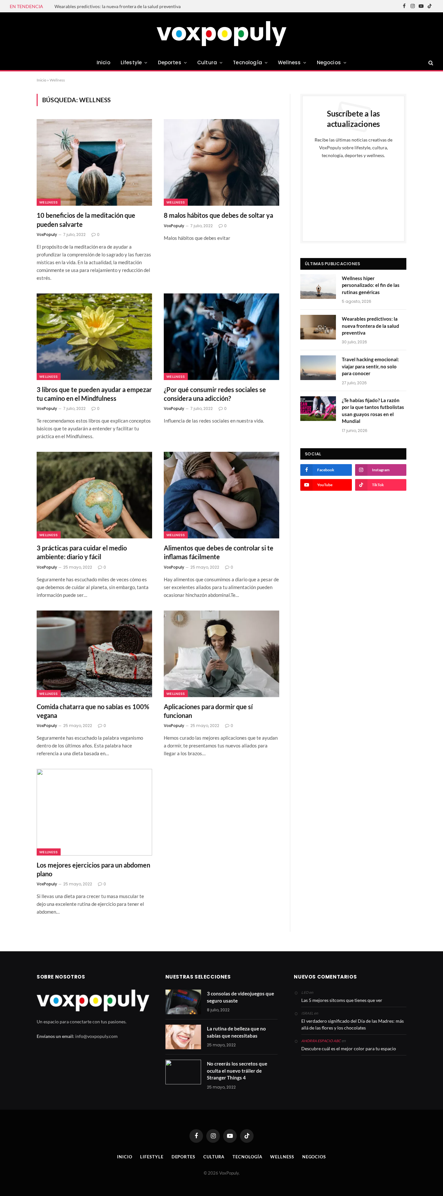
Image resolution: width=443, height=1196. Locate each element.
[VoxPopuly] (221, 33)
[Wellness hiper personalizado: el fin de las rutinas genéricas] (318, 286)
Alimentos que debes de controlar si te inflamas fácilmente (218, 552)
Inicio (103, 62)
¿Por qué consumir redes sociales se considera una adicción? (215, 394)
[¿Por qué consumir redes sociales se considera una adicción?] (221, 336)
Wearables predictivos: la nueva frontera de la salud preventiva (117, 6)
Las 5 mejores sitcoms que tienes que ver (341, 1000)
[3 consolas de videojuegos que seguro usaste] (183, 1002)
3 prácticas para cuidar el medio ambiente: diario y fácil (82, 552)
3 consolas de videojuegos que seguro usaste (240, 997)
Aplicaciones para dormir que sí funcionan (208, 711)
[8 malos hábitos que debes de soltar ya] (221, 162)
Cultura (207, 62)
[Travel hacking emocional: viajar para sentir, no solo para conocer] (318, 367)
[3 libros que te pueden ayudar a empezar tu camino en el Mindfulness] (94, 336)
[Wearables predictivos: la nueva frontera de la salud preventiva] (318, 327)
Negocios (329, 62)
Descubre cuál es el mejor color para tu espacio (348, 1048)
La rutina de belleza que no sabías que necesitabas (236, 1032)
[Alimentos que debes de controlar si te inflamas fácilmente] (221, 495)
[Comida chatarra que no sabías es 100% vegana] (94, 653)
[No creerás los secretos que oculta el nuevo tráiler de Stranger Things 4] (183, 1072)
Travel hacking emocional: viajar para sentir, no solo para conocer (370, 366)
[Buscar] (430, 62)
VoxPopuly (47, 234)
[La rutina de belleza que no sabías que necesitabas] (183, 1037)
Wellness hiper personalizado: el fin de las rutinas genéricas (371, 285)
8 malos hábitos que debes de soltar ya (218, 215)
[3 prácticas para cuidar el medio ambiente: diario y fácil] (94, 495)
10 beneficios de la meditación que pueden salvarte (86, 219)
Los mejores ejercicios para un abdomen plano (93, 869)
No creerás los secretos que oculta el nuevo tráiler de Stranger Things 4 (237, 1070)
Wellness (289, 62)
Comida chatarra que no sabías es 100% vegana (93, 711)
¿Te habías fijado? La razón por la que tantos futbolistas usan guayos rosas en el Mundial (373, 410)
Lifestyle (131, 62)
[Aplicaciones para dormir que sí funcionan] (221, 653)
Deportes (169, 62)
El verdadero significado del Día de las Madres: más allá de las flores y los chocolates (352, 1024)
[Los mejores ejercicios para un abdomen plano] (94, 812)
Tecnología (247, 62)
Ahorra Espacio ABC (321, 1041)
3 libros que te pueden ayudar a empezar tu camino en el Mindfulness (94, 394)
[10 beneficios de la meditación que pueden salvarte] (94, 162)
